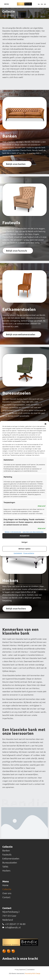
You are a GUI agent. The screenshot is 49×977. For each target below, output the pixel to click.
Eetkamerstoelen (10, 858)
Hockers (6, 870)
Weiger (25, 542)
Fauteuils (6, 854)
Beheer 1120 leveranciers (13, 532)
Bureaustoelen (9, 862)
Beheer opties (24, 549)
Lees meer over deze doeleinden (33, 532)
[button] (45, 424)
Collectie (6, 889)
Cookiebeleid (18, 553)
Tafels (5, 866)
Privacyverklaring (28, 553)
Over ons (6, 893)
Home (4, 15)
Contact (6, 897)
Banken (6, 850)
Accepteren (24, 536)
